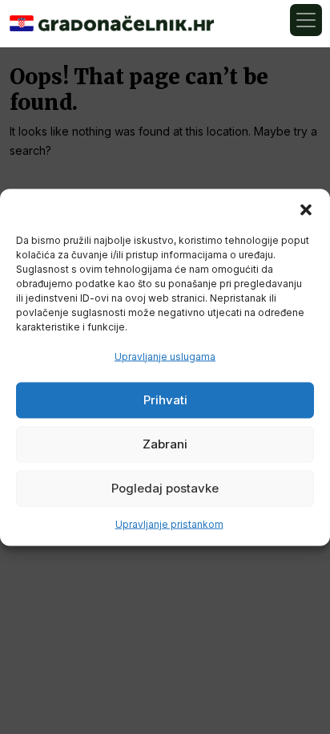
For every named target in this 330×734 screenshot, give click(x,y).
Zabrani (165, 444)
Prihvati (165, 400)
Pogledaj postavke (165, 488)
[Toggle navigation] (306, 20)
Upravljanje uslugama (165, 356)
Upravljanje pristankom (169, 523)
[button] (306, 209)
